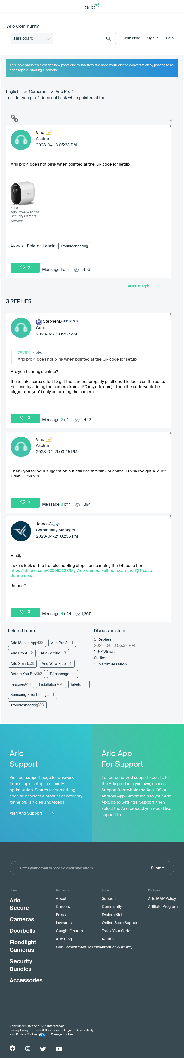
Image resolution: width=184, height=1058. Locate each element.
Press (61, 915)
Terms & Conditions (46, 1030)
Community (112, 907)
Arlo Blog (64, 939)
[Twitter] (43, 1049)
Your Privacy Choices (24, 1034)
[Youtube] (59, 1049)
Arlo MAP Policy (162, 899)
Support (109, 899)
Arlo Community (23, 26)
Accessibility (85, 1030)
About (61, 899)
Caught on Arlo (69, 931)
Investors (64, 923)
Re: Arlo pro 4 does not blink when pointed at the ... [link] (61, 98)
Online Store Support (120, 923)
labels (76, 684)
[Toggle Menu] (174, 6)
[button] (170, 125)
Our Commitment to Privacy (80, 947)
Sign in (153, 38)
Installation (48, 684)
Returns (108, 939)
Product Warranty (117, 947)
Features (18, 684)
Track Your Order (117, 931)
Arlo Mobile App (24, 643)
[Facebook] (12, 1048)
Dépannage (59, 674)
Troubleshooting (74, 246)
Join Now (132, 38)
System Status (114, 915)
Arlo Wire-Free (54, 663)
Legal (68, 1030)
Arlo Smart (19, 663)
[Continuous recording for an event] (166, 286)
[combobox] (84, 38)
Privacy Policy (19, 1030)
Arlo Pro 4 (65, 92)
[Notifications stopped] (158, 286)
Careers (63, 907)
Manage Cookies (62, 1034)
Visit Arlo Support (26, 814)
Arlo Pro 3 (59, 643)
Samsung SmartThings (30, 695)
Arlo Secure (50, 653)
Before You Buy (23, 674)
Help (170, 38)
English (13, 92)
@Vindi (25, 352)
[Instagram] (27, 1048)
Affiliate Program (163, 907)
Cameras (37, 92)
